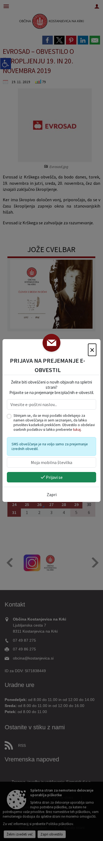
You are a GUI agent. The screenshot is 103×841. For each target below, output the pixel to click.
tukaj (77, 429)
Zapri (52, 494)
